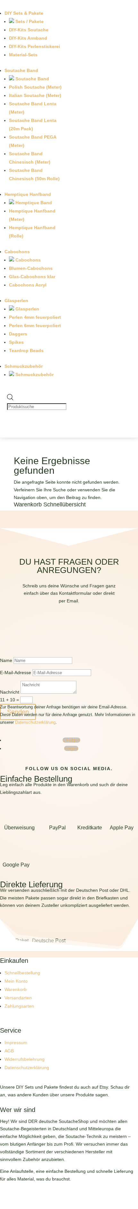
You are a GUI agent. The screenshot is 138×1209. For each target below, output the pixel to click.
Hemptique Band (33, 202)
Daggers (18, 333)
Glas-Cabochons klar (32, 276)
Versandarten (18, 997)
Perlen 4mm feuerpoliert (35, 317)
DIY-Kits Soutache (28, 29)
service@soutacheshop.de (69, 631)
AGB (9, 1050)
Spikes (16, 342)
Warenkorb (15, 989)
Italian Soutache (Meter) (35, 95)
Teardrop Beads (26, 350)
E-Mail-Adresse (15, 672)
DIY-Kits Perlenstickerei (34, 46)
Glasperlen (16, 300)
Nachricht (9, 692)
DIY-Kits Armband (28, 38)
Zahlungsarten (19, 1006)
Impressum (15, 1042)
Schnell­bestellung (22, 972)
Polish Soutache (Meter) (35, 87)
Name (6, 660)
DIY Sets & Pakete (23, 13)
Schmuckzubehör (23, 366)
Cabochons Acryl (28, 284)
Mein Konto (16, 981)
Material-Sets (23, 54)
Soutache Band (21, 70)
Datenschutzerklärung (35, 722)
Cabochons (17, 251)
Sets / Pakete (29, 21)
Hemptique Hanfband (27, 194)
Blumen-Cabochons (31, 268)
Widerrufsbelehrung (24, 1059)
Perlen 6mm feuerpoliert (35, 325)
